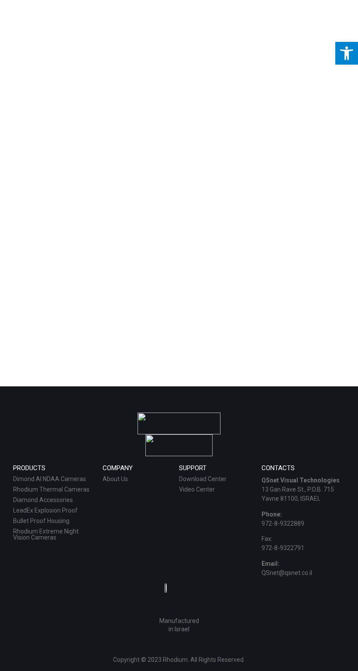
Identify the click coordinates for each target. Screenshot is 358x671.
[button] (346, 53)
